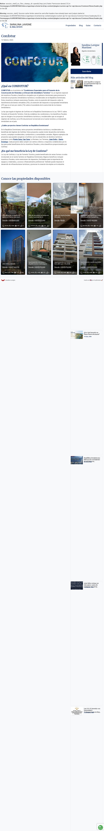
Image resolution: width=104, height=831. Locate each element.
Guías (88, 25)
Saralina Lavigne (21, 25)
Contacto (97, 25)
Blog (81, 25)
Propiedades (71, 25)
